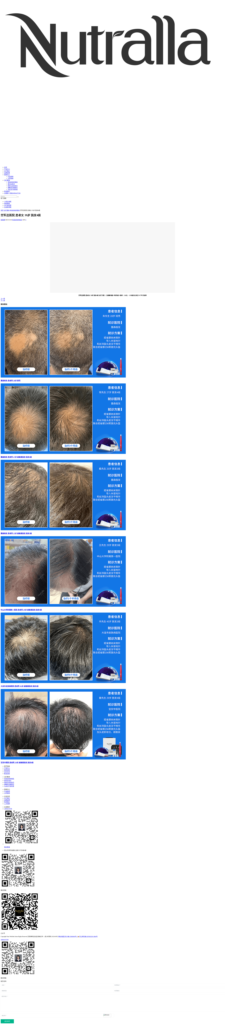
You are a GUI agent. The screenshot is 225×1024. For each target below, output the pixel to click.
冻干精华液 (7, 205)
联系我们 (7, 191)
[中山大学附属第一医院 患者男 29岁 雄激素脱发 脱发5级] (63, 606)
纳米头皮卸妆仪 (13, 186)
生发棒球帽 (7, 207)
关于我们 (7, 171)
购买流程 (7, 770)
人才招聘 (7, 803)
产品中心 (7, 169)
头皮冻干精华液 (13, 189)
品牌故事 (7, 173)
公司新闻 (10, 178)
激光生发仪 (11, 184)
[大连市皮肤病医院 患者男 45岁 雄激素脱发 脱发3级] (63, 682)
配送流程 (7, 773)
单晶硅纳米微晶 (13, 182)
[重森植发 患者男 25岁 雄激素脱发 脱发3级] (63, 529)
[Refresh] (107, 1015)
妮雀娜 (3, 220)
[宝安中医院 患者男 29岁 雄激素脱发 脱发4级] (63, 759)
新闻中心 (7, 174)
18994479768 (8, 808)
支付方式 (7, 771)
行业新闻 (10, 176)
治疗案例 (7, 180)
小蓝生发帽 (7, 201)
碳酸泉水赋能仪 (13, 187)
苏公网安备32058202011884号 (88, 936)
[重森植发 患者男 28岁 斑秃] (63, 377)
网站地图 (61, 936)
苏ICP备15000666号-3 (71, 936)
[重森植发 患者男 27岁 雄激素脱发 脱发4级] (63, 453)
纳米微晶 (7, 203)
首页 (5, 167)
